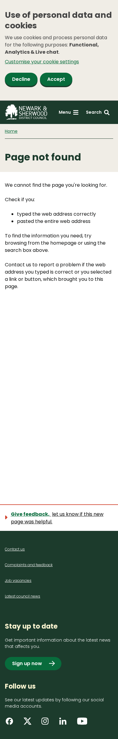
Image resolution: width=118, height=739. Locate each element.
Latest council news (22, 596)
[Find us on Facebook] (11, 723)
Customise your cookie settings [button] (42, 61)
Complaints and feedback (29, 564)
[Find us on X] (29, 723)
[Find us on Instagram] (47, 723)
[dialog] (59, 50)
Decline (21, 79)
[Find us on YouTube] (83, 723)
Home (11, 131)
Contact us (15, 549)
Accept (56, 79)
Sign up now (27, 663)
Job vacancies (18, 580)
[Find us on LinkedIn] (65, 723)
